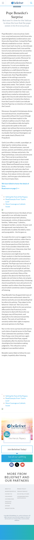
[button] (31, 3)
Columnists (8, 496)
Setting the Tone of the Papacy (16, 197)
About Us (8, 489)
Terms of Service (22, 491)
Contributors (9, 499)
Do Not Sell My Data (23, 494)
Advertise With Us (10, 491)
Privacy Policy (21, 489)
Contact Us (8, 494)
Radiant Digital (10, 508)
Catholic (17, 6)
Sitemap (7, 505)
